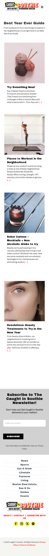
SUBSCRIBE (24, 286)
